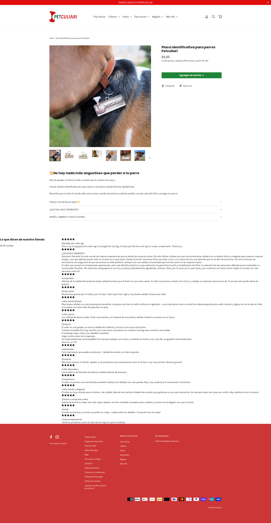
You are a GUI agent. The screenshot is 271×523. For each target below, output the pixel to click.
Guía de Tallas (90, 445)
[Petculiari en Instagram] (57, 437)
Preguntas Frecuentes (94, 441)
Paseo (125, 16)
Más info (171, 16)
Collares (112, 16)
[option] (100, 96)
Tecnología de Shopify (58, 443)
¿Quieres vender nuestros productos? (95, 487)
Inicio (51, 38)
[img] (163, 239)
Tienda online (90, 437)
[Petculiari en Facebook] (51, 437)
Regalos (156, 16)
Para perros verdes (92, 459)
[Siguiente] (149, 158)
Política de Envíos (92, 468)
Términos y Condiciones (95, 472)
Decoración (140, 16)
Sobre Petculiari (91, 450)
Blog (86, 454)
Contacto (88, 463)
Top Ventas (99, 16)
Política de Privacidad (93, 476)
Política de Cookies (92, 481)
